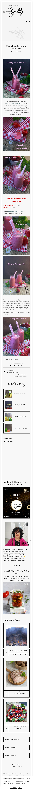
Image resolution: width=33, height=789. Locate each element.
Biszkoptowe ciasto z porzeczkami (19, 727)
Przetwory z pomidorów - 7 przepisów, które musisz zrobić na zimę (16, 571)
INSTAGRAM (17, 766)
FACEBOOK (18, 764)
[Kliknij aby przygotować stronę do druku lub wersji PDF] (10, 360)
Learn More (13, 787)
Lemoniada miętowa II (12, 372)
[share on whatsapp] (21, 365)
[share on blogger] (18, 365)
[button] (28, 18)
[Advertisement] (13, 27)
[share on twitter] (14, 365)
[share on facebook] (11, 365)
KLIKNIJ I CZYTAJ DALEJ (19, 654)
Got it (20, 787)
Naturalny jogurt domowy (20, 376)
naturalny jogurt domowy (13, 103)
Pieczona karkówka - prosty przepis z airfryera (19, 692)
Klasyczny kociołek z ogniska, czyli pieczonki (19, 651)
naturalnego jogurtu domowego (16, 211)
